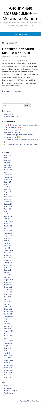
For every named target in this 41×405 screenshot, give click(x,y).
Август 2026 (8, 155)
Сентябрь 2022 (8, 262)
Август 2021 (8, 292)
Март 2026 (7, 167)
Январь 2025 (8, 194)
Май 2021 (7, 299)
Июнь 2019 (7, 350)
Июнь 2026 (7, 160)
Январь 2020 (8, 333)
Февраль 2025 (8, 192)
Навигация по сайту (20, 34)
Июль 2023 (7, 238)
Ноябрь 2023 (8, 228)
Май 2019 (7, 353)
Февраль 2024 (8, 221)
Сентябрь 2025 (8, 177)
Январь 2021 (8, 309)
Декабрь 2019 (8, 336)
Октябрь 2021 (8, 289)
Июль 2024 (7, 209)
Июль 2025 (7, 182)
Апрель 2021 (8, 302)
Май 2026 (7, 162)
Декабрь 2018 (8, 365)
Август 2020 (8, 319)
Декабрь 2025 (8, 170)
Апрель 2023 (8, 245)
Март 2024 (7, 219)
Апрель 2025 (8, 189)
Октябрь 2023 (8, 231)
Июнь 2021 (7, 297)
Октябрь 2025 (8, 175)
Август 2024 (8, 206)
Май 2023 (7, 243)
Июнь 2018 (7, 377)
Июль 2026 (7, 158)
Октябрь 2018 (8, 370)
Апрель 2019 (8, 355)
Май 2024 (7, 214)
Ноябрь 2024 (8, 199)
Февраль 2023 (8, 250)
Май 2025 (7, 187)
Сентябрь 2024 (8, 204)
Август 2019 (8, 346)
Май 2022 (7, 272)
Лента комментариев (10, 391)
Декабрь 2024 (8, 197)
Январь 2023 (8, 253)
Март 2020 (7, 328)
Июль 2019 (7, 348)
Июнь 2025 (7, 184)
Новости (6, 114)
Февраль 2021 (8, 306)
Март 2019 (7, 358)
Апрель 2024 (8, 216)
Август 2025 (8, 180)
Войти (6, 386)
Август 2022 (8, 265)
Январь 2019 (8, 363)
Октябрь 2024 (8, 202)
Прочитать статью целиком (12, 91)
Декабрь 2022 (8, 255)
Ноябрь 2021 (8, 287)
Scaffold (26, 401)
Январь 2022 (8, 282)
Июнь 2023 (7, 241)
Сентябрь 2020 (8, 316)
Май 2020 (7, 324)
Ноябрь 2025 (8, 172)
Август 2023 (8, 236)
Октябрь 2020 (8, 314)
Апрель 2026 (8, 165)
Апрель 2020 (8, 326)
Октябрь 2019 (8, 341)
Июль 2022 (7, 267)
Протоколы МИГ (9, 117)
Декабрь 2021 (8, 285)
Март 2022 (7, 277)
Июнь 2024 (7, 211)
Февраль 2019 (8, 360)
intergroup (23, 56)
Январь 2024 (8, 223)
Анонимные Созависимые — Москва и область (20, 13)
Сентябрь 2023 (8, 233)
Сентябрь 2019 (8, 343)
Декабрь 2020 (8, 311)
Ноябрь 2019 (8, 338)
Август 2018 (8, 372)
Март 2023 (7, 248)
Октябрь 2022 (8, 260)
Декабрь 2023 (8, 226)
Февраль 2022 (8, 280)
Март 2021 (7, 304)
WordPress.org (8, 393)
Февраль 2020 (8, 331)
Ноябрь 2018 (8, 368)
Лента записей (8, 388)
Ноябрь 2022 (8, 258)
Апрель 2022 (8, 275)
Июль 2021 (7, 294)
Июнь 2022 (7, 270)
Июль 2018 (7, 375)
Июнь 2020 (7, 321)
